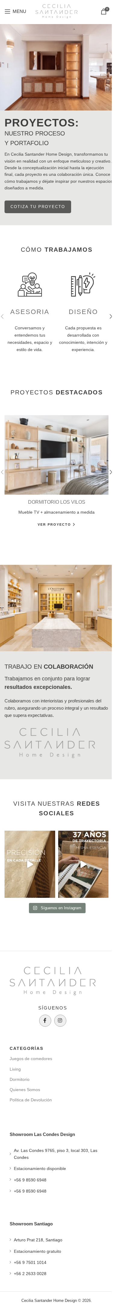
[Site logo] (57, 10)
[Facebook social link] (45, 1021)
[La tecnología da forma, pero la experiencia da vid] (30, 864)
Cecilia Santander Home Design (49, 1300)
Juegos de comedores (31, 1058)
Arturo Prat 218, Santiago (38, 1239)
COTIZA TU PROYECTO (38, 206)
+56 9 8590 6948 (30, 1180)
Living (15, 1069)
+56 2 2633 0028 (30, 1273)
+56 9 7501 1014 (30, 1262)
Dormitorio (20, 1079)
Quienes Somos (25, 1089)
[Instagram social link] (60, 1021)
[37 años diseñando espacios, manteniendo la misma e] (83, 864)
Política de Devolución (31, 1099)
